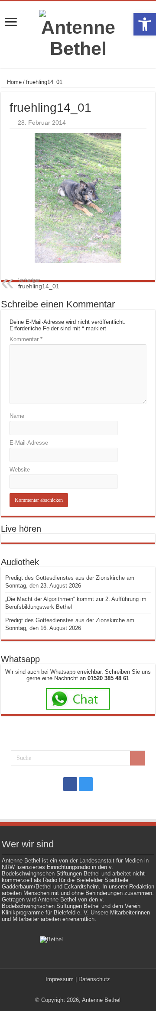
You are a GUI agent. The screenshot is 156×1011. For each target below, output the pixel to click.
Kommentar (26, 339)
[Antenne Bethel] (78, 34)
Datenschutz (94, 979)
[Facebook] (70, 784)
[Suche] (137, 758)
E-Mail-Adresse (29, 442)
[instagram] (86, 784)
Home (13, 82)
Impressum (60, 979)
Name (17, 416)
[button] (144, 24)
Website (20, 469)
